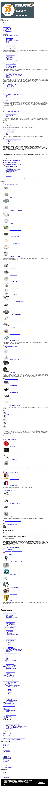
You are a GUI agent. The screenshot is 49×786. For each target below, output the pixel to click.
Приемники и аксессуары (11, 170)
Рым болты (10, 647)
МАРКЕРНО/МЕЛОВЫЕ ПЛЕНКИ (13, 139)
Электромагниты (9, 174)
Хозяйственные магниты (11, 114)
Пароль (7, 711)
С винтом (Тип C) (9, 56)
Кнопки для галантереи (11, 64)
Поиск (4, 718)
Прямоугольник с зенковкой (12, 40)
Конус (7, 47)
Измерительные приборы (11, 173)
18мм (7, 96)
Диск (7, 36)
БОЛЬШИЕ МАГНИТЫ (11, 48)
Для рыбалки (8, 65)
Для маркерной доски (10, 131)
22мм (7, 97)
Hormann (10, 692)
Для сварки (8, 113)
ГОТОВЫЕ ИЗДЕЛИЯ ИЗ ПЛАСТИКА (13, 164)
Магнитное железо (10, 87)
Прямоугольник (9, 39)
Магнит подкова (9, 125)
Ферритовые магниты (10, 44)
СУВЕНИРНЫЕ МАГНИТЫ (11, 123)
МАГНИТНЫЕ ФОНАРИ (10, 162)
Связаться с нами (9, 728)
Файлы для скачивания (11, 715)
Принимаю (41, 782)
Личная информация (10, 710)
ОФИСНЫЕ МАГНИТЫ (10, 129)
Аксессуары (8, 77)
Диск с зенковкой (9, 38)
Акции (4, 708)
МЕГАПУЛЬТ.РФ (8, 168)
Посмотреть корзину (7, 716)
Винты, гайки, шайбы (10, 67)
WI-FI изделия (9, 172)
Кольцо (7, 42)
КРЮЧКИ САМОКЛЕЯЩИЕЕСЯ (12, 160)
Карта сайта (5, 606)
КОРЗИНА (3, 24)
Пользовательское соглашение (12, 725)
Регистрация (8, 28)
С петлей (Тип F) (9, 59)
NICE (9, 693)
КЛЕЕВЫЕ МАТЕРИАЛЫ (11, 166)
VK (5, 772)
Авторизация (8, 29)
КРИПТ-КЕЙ (8, 176)
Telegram (6, 761)
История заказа (9, 713)
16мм (7, 95)
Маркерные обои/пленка (11, 140)
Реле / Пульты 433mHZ (11, 171)
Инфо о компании (9, 721)
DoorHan (10, 690)
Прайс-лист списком (10, 720)
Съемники (8, 116)
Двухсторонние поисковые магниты (13, 75)
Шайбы (9, 645)
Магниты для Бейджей (11, 132)
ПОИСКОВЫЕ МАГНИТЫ (11, 73)
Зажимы (7, 61)
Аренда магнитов (9, 76)
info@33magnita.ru (7, 758)
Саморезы (10, 644)
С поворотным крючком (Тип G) (13, 60)
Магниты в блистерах (10, 622)
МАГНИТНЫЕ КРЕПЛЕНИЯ (11, 53)
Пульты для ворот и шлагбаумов (13, 169)
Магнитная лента (9, 85)
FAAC (9, 691)
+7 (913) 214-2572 (7, 756)
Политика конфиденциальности (13, 724)
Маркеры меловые (10, 141)
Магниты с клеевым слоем (11, 43)
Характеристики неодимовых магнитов (14, 727)
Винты (9, 642)
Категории (5, 33)
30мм (7, 100)
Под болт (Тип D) (9, 57)
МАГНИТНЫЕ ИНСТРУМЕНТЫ (12, 111)
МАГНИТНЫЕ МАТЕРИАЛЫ (11, 84)
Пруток (7, 41)
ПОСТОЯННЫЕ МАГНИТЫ (11, 35)
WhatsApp (7, 760)
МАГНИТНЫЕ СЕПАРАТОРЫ (12, 94)
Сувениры (8, 673)
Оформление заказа (7, 717)
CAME (9, 689)
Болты (9, 641)
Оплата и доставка (10, 723)
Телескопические (9, 115)
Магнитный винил (10, 86)
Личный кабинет (6, 709)
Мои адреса (8, 712)
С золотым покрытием (10, 46)
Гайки (9, 643)
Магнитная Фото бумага (11, 88)
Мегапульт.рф (6, 777)
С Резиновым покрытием (11, 62)
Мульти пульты (11, 694)
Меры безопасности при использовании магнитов (16, 726)
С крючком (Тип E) (10, 58)
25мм (7, 99)
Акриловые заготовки (10, 124)
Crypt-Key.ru (5, 778)
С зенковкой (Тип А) (10, 55)
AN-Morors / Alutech (12, 686)
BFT (9, 687)
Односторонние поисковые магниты (14, 74)
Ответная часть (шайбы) (11, 66)
